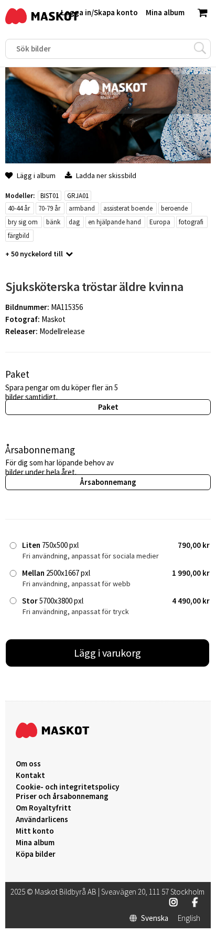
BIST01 (49, 195)
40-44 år (19, 208)
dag (74, 221)
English (189, 918)
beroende (174, 208)
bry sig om (23, 221)
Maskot (53, 319)
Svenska (154, 918)
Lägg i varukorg (107, 652)
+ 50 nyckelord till (34, 253)
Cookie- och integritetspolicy (67, 787)
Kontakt (30, 775)
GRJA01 (78, 195)
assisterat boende (128, 208)
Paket (108, 407)
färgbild (18, 235)
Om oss (28, 764)
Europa (159, 221)
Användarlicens (42, 819)
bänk (53, 221)
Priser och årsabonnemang (62, 796)
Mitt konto (35, 831)
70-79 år (49, 208)
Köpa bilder (36, 854)
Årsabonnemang (108, 482)
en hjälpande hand (114, 221)
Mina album (35, 842)
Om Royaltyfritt (43, 808)
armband (82, 208)
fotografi (191, 221)
